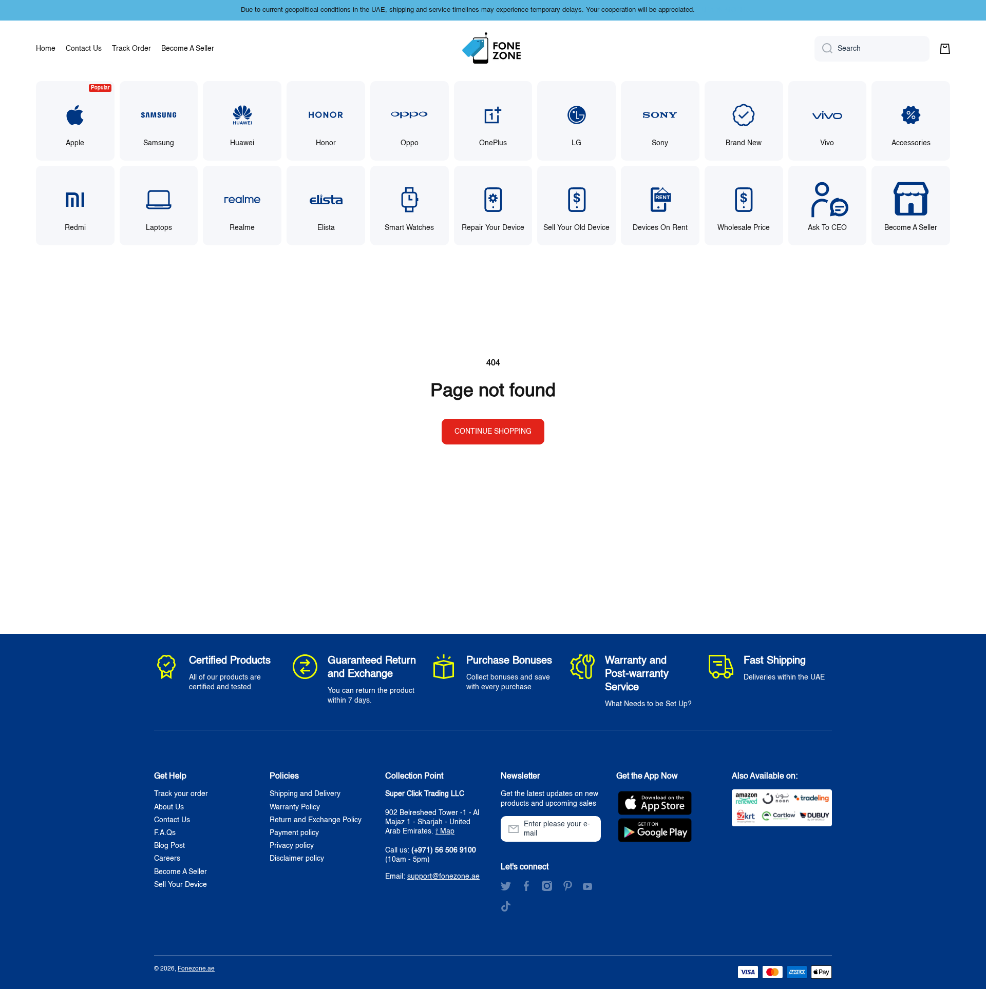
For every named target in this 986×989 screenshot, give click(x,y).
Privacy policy (292, 845)
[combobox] (872, 49)
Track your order (181, 794)
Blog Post (169, 845)
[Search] (823, 49)
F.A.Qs (165, 833)
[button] (945, 49)
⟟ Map (444, 831)
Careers (167, 858)
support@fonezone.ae (443, 876)
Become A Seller (180, 872)
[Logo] (493, 49)
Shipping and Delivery (305, 794)
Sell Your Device (180, 884)
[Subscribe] (588, 829)
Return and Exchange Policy (316, 820)
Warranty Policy (295, 807)
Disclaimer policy (297, 858)
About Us (169, 807)
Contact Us (172, 820)
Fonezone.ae (196, 969)
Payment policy (294, 833)
